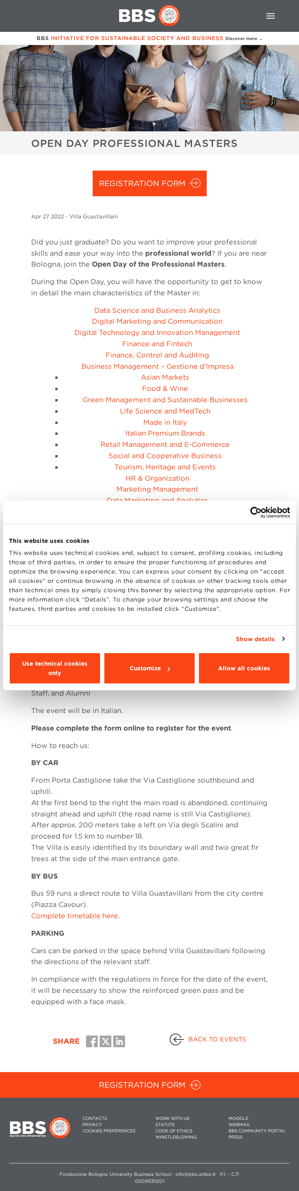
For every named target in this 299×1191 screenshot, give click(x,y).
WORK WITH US (172, 1118)
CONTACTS (95, 1118)
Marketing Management (157, 489)
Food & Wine (165, 388)
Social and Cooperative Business (165, 456)
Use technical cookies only (55, 668)
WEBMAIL (239, 1125)
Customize (145, 668)
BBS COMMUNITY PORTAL (257, 1131)
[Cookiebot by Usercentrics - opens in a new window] (256, 512)
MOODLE (238, 1118)
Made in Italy (165, 422)
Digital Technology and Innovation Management (157, 332)
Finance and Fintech (157, 344)
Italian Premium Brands (165, 433)
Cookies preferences (109, 1131)
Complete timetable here (74, 916)
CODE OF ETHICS (173, 1131)
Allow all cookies (244, 668)
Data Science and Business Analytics (157, 310)
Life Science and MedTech (165, 411)
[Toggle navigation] (271, 16)
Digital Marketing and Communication (157, 321)
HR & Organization (157, 478)
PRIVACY (92, 1125)
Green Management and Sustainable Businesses (165, 400)
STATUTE (165, 1125)
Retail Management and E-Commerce (165, 444)
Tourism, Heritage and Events (165, 467)
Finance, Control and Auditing (157, 355)
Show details (255, 638)
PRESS (236, 1137)
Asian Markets (165, 377)
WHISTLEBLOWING (176, 1137)
